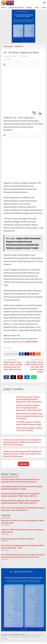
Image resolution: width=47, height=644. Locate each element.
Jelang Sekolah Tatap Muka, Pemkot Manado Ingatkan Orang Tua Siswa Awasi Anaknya (13, 364)
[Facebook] (21, 353)
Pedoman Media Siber (35, 635)
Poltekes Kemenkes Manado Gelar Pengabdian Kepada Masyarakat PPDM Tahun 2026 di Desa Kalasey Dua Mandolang (22, 442)
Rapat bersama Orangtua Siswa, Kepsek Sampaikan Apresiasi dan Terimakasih (29, 416)
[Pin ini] (20, 377)
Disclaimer (34, 637)
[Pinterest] (32, 353)
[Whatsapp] (34, 377)
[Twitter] (26, 353)
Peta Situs (4, 639)
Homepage (25, 637)
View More (23, 464)
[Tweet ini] (13, 377)
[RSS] (38, 353)
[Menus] (44, 2)
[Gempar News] (7, 3)
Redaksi (4, 637)
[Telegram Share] (27, 377)
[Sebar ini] (6, 377)
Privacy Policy (13, 637)
